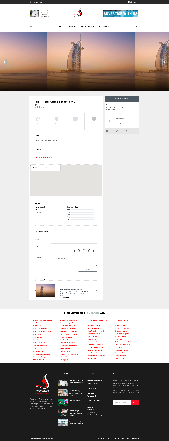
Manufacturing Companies (96, 331)
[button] (137, 26)
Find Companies (86, 27)
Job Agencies (64, 360)
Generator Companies (67, 343)
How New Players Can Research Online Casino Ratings (76, 402)
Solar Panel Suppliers (122, 334)
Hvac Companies (65, 351)
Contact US (122, 118)
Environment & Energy (94, 386)
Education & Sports (93, 383)
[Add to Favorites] (94, 120)
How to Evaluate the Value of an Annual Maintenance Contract (76, 421)
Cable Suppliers (38, 334)
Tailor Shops (119, 339)
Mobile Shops (92, 339)
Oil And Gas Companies (95, 347)
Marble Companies (93, 334)
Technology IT (91, 396)
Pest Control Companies (95, 353)
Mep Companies (92, 336)
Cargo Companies (39, 340)
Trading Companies (121, 350)
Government (91, 391)
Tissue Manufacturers (122, 345)
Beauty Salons (37, 326)
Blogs (70, 27)
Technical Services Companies (125, 342)
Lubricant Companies (94, 328)
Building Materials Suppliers (42, 331)
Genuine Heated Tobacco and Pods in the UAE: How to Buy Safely (75, 393)
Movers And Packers (94, 342)
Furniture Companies (67, 340)
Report (122, 123)
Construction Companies (41, 354)
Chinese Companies (39, 343)
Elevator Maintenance (67, 326)
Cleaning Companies (40, 345)
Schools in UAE (120, 325)
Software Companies (122, 331)
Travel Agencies (120, 355)
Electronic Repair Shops (68, 323)
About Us (90, 407)
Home (61, 27)
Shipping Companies (122, 328)
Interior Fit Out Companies (69, 354)
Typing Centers (120, 358)
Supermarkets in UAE (122, 336)
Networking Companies (95, 345)
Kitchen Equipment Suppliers (97, 320)
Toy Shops (118, 347)
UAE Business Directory (94, 415)
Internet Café (64, 357)
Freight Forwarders (66, 337)
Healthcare (90, 393)
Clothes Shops (38, 351)
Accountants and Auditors (44, 157)
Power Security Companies (124, 323)
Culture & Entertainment (94, 381)
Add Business (104, 27)
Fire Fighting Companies (68, 331)
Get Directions (57, 124)
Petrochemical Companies (96, 355)
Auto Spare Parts (38, 323)
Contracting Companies (41, 357)
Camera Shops (38, 337)
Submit (87, 269)
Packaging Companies (94, 350)
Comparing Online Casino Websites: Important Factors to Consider (75, 412)
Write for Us (91, 412)
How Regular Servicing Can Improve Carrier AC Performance (46, 13)
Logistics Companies (94, 325)
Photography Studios (122, 320)
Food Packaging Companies (69, 334)
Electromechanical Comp (68, 320)
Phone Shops (91, 358)
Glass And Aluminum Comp (69, 345)
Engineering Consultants (68, 328)
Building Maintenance (40, 328)
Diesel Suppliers (38, 360)
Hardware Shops (65, 348)
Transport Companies (122, 353)
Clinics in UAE (37, 348)
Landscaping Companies (95, 323)
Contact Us (90, 410)
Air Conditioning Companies (42, 320)
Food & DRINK (91, 388)
